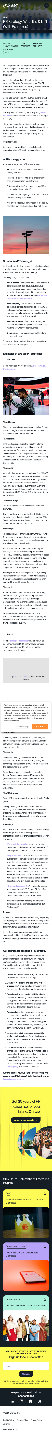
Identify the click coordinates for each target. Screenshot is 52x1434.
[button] (46, 5)
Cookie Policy (8, 1420)
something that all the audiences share (27, 297)
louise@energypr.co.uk (13, 1079)
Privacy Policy (36, 1420)
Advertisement (20, 676)
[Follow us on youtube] (40, 1401)
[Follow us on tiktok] (30, 1401)
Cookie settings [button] (22, 726)
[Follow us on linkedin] (12, 1401)
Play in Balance (14, 855)
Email (8, 1366)
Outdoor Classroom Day (18, 886)
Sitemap (6, 1424)
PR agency (13, 1066)
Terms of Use (22, 1420)
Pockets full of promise (17, 844)
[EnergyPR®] (12, 5)
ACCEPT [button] (40, 726)
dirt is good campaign (19, 640)
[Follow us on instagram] (21, 1401)
